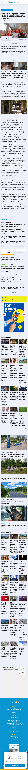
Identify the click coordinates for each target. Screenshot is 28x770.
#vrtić (7, 219)
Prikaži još (13, 292)
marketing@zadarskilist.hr (15, 720)
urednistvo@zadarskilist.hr (14, 729)
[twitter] (6, 38)
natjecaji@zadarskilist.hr (14, 721)
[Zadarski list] (14, 2)
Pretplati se (15, 765)
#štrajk (3, 219)
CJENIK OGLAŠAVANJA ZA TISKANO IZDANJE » (14, 724)
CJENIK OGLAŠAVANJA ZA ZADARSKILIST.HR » (14, 723)
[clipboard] (10, 38)
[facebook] (3, 38)
